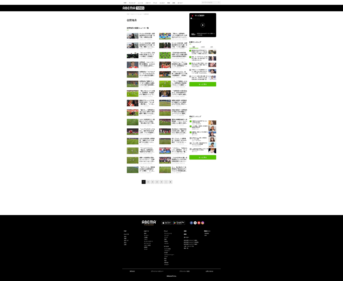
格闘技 (145, 247)
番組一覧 (186, 248)
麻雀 (174, 3)
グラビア (166, 264)
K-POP (166, 252)
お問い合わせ (209, 271)
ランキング (132, 3)
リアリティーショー (169, 254)
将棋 (168, 3)
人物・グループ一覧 (189, 246)
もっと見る (203, 84)
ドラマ (165, 256)
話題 (125, 244)
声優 (165, 239)
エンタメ (162, 3)
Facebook (191, 222)
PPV (206, 235)
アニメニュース (168, 233)
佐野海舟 (146, 14)
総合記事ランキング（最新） (191, 240)
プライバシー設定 (185, 271)
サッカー (140, 14)
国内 (125, 236)
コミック (166, 235)
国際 (125, 238)
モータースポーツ (148, 241)
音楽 (165, 260)
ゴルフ (145, 239)
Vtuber (166, 241)
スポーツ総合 (147, 245)
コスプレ (166, 243)
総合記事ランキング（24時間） (191, 242)
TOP (125, 3)
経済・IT (126, 240)
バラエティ (167, 250)
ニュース (140, 3)
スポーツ (148, 3)
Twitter (195, 222)
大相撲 (145, 237)
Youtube (198, 222)
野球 (145, 233)
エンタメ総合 (167, 248)
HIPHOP (166, 262)
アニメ (155, 3)
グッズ (165, 237)
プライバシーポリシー (157, 271)
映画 (165, 258)
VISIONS (207, 233)
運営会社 (132, 271)
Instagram (202, 222)
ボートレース (147, 243)
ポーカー (180, 3)
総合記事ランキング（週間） (191, 244)
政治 (125, 242)
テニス (145, 249)
